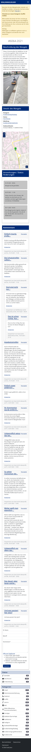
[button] (15, 87)
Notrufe (18, 11)
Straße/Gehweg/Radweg (10, 114)
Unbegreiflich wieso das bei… (12, 434)
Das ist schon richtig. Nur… (13, 317)
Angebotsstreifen (11, 342)
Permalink (24, 234)
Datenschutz (16, 742)
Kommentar (6, 642)
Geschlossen (6, 119)
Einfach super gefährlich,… (9, 386)
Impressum (5, 745)
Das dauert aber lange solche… (11, 582)
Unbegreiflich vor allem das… (11, 549)
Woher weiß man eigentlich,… (11, 509)
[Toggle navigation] (28, 2)
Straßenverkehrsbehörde (10, 123)
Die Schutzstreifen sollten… (11, 259)
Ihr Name (5, 630)
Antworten (7, 247)
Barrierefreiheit (6, 742)
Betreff (5, 636)
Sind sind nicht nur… (12, 288)
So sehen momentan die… (11, 472)
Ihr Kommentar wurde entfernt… (11, 408)
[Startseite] (9, 2)
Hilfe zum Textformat (9, 653)
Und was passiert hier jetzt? (11, 611)
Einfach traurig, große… (10, 235)
